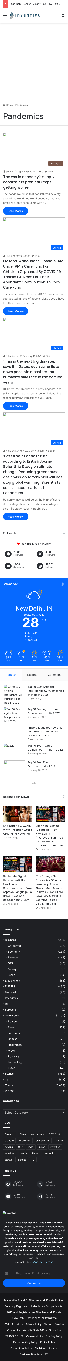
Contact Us (13, 1330)
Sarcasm (10, 1009)
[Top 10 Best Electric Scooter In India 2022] (14, 767)
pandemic (49, 1153)
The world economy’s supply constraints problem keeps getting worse (28, 182)
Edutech (13, 1021)
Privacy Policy (33, 1324)
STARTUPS (12, 1015)
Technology (15, 1062)
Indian (42, 1147)
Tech (8, 1079)
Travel (11, 1068)
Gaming (13, 1038)
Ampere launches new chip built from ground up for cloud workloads (45, 731)
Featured (10, 992)
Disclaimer (40, 1348)
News (35, 1153)
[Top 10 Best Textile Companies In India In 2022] (14, 751)
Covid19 (9, 1140)
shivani (9, 171)
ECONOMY (25, 1140)
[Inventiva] (24, 15)
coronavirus (37, 1134)
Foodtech (14, 1033)
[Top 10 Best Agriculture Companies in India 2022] (14, 715)
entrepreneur (42, 1140)
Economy (14, 951)
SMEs (11, 974)
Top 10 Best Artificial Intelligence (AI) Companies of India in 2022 (46, 690)
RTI (7, 1003)
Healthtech (15, 1044)
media (24, 1153)
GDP (11, 963)
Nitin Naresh (12, 356)
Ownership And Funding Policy (44, 1336)
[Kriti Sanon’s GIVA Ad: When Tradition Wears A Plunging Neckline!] (17, 814)
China (23, 1134)
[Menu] (5, 17)
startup (8, 1159)
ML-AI (12, 1050)
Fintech (12, 1027)
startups (22, 1159)
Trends (9, 1085)
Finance (13, 957)
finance (59, 1140)
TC (33, 1159)
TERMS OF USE (14, 1336)
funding (9, 1147)
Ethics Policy (47, 1342)
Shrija (9, 255)
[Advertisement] (34, 62)
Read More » (16, 210)
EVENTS (10, 986)
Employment (12, 980)
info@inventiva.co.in (41, 1261)
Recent (32, 675)
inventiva (55, 1147)
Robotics (13, 1056)
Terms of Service (54, 1324)
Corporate (14, 945)
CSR (6, 1324)
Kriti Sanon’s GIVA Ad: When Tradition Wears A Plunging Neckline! (17, 829)
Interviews (11, 998)
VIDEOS (10, 1091)
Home (9, 104)
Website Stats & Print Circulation (42, 1330)
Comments (55, 675)
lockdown (10, 1153)
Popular (11, 675)
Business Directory (31, 1354)
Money (12, 969)
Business (10, 939)
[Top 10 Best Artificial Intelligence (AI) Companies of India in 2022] (14, 695)
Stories (9, 1073)
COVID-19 (54, 1134)
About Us (17, 1324)
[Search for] (63, 17)
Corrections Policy (21, 1348)
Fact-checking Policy (25, 1342)
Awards (53, 1348)
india (30, 1147)
